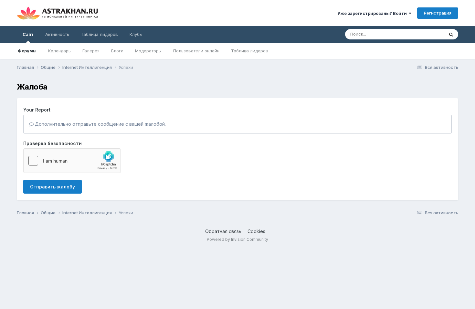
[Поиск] (451, 34)
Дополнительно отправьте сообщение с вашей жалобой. (100, 124)
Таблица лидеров (249, 50)
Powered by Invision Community (237, 239)
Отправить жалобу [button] (52, 186)
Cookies (256, 231)
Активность (57, 34)
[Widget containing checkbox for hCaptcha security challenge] (72, 160)
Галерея (91, 50)
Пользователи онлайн (196, 50)
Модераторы (148, 50)
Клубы (136, 34)
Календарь (59, 50)
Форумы (27, 50)
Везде (429, 34)
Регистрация (437, 13)
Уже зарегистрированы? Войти (373, 13)
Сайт (28, 34)
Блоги (117, 50)
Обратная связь (223, 231)
